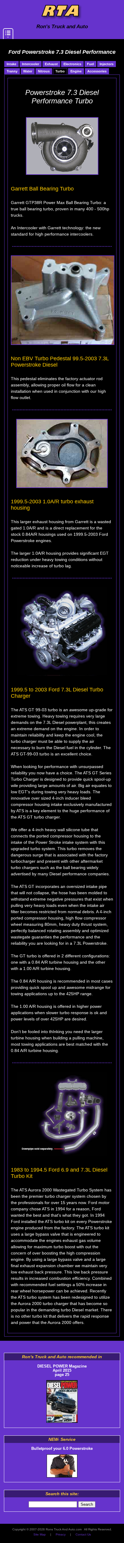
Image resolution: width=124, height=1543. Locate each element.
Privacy (61, 1534)
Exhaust (51, 64)
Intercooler (30, 64)
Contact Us (83, 1534)
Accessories (97, 71)
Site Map (39, 1534)
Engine (76, 71)
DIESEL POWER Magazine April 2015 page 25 (62, 1370)
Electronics (72, 64)
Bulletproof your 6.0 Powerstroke (62, 1449)
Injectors (106, 64)
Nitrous (44, 71)
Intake (11, 64)
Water (27, 71)
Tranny (12, 71)
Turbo (60, 71)
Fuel (90, 64)
